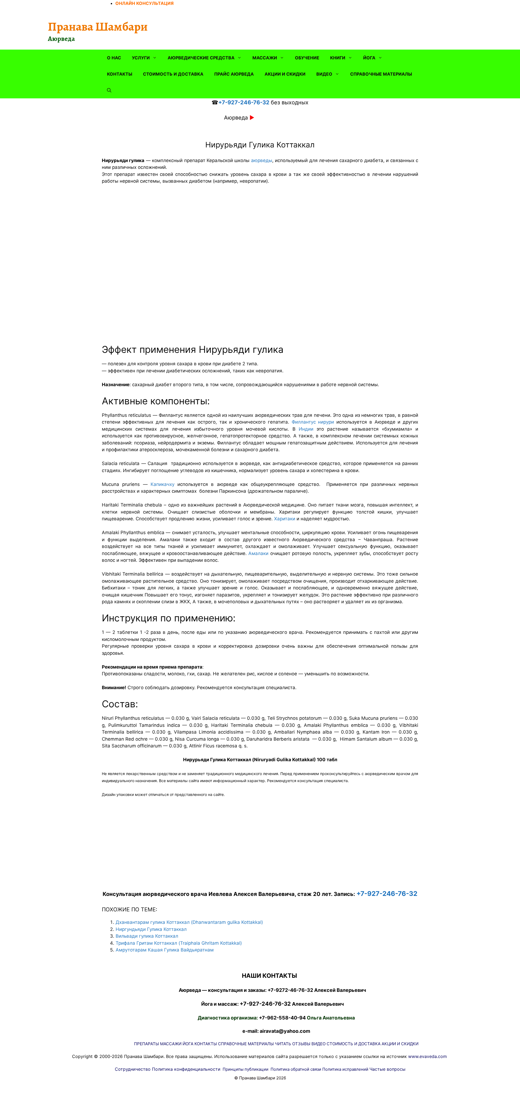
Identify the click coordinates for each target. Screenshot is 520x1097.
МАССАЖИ (264, 57)
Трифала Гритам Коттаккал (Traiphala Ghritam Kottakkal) (179, 943)
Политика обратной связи (296, 1069)
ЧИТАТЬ (283, 1043)
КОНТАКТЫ (119, 74)
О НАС (114, 57)
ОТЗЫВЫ (301, 1043)
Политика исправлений (345, 1069)
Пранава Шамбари (98, 26)
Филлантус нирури (313, 422)
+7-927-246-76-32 (243, 102)
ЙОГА (369, 57)
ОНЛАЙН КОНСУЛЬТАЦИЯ (144, 3)
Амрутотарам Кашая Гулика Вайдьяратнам (165, 950)
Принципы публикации (245, 1069)
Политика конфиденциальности (186, 1069)
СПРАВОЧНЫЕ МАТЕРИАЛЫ (381, 74)
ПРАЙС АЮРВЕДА (234, 74)
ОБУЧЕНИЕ (307, 57)
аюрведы (261, 160)
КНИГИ (337, 57)
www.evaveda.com (427, 1056)
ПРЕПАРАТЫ (146, 1043)
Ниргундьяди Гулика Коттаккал (151, 929)
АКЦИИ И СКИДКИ (285, 74)
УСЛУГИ (141, 57)
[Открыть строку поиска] (109, 90)
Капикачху (162, 484)
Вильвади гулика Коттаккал (147, 936)
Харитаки (284, 518)
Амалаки (258, 553)
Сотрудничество (133, 1069)
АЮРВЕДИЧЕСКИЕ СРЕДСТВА (201, 57)
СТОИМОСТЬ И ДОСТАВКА (173, 74)
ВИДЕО (324, 74)
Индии (306, 429)
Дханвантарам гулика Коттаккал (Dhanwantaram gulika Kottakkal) (189, 922)
